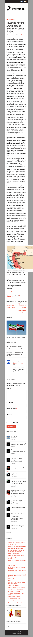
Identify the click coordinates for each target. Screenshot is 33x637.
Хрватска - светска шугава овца (15, 602)
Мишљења (13, 19)
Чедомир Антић (14, 296)
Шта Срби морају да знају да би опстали (17, 546)
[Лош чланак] (11, 292)
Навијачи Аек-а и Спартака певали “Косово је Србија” (11, 305)
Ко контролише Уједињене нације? (16, 548)
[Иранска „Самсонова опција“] (8, 469)
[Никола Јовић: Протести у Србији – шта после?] (8, 501)
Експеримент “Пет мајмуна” (14, 596)
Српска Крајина (22, 295)
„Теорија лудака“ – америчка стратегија (16, 337)
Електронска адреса (11, 408)
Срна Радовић (22, 34)
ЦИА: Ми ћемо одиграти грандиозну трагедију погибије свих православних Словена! (16, 557)
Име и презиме (10, 402)
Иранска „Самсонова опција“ (18, 467)
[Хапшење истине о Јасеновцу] (8, 508)
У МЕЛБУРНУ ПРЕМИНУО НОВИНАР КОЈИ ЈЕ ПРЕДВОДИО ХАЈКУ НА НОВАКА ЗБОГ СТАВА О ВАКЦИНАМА (17, 517)
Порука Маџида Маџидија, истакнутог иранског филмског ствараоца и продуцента (18, 460)
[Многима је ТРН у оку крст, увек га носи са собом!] (8, 526)
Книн (14, 295)
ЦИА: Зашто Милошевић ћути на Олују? (16, 587)
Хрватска (9, 296)
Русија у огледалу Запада (13, 553)
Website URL (9, 414)
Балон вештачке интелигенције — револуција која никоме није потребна (18, 451)
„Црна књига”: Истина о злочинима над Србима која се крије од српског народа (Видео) (17, 575)
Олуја (17, 295)
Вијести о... (22, 632)
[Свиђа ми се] (7, 292)
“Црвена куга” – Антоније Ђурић (15, 585)
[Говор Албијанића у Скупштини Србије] (8, 474)
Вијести (9, 19)
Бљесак (11, 295)
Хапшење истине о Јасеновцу (18, 507)
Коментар (9, 388)
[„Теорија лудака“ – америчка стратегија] (16, 327)
